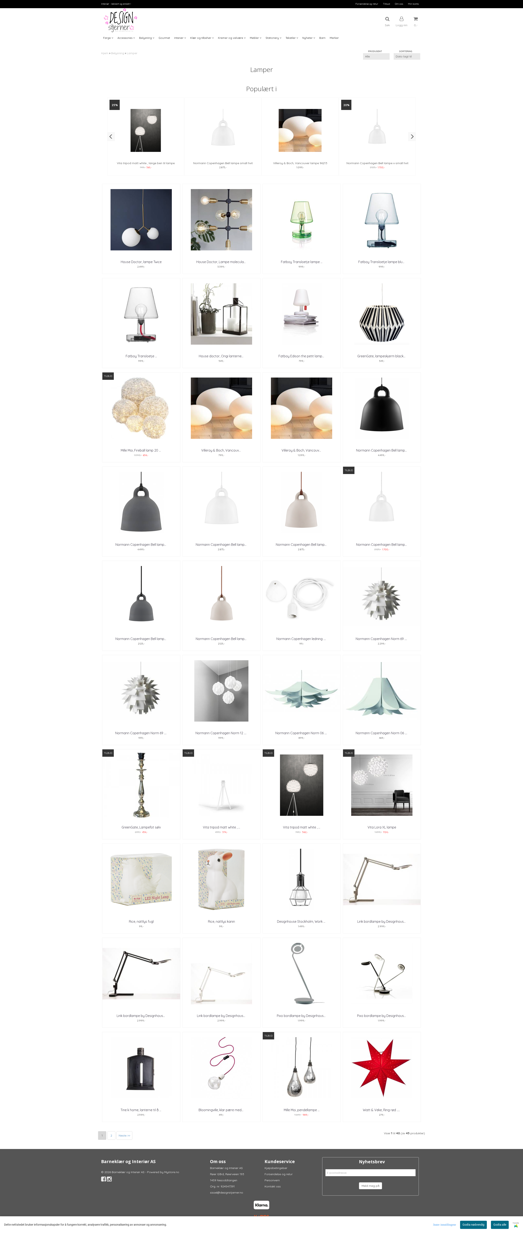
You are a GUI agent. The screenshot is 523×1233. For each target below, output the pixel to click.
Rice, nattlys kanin (221, 921)
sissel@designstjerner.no (226, 1192)
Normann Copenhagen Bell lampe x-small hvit (377, 163)
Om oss (399, 3)
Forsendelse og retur (366, 3)
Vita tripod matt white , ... (221, 827)
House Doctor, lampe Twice (141, 262)
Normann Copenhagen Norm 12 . (221, 733)
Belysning (117, 53)
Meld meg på (370, 1186)
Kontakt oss (273, 1186)
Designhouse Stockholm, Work (301, 921)
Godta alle (499, 1224)
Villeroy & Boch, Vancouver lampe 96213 (300, 163)
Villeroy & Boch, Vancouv (221, 450)
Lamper (132, 53)
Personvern (272, 1180)
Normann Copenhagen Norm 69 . (382, 639)
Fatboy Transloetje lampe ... (301, 262)
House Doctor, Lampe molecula (221, 262)
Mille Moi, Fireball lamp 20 (141, 450)
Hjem (104, 53)
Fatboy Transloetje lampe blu (381, 262)
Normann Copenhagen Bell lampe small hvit (223, 163)
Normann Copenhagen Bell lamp (382, 450)
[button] (111, 136)
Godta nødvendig (473, 1224)
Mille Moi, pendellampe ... (302, 1110)
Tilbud (386, 3)
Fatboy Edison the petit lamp (301, 356)
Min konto (413, 3)
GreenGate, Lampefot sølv (141, 827)
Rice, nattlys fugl (141, 921)
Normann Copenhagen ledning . (301, 639)
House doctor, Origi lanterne (221, 356)
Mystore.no (171, 1172)
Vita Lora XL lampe (382, 827)
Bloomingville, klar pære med (221, 1110)
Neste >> (124, 1135)
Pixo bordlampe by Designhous (301, 1016)
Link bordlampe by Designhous (381, 921)
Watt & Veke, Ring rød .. (382, 1110)
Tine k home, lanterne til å (141, 1110)
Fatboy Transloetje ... (141, 356)
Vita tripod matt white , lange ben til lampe (146, 163)
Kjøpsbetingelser (276, 1168)
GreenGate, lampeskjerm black (381, 356)
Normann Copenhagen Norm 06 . (301, 733)
